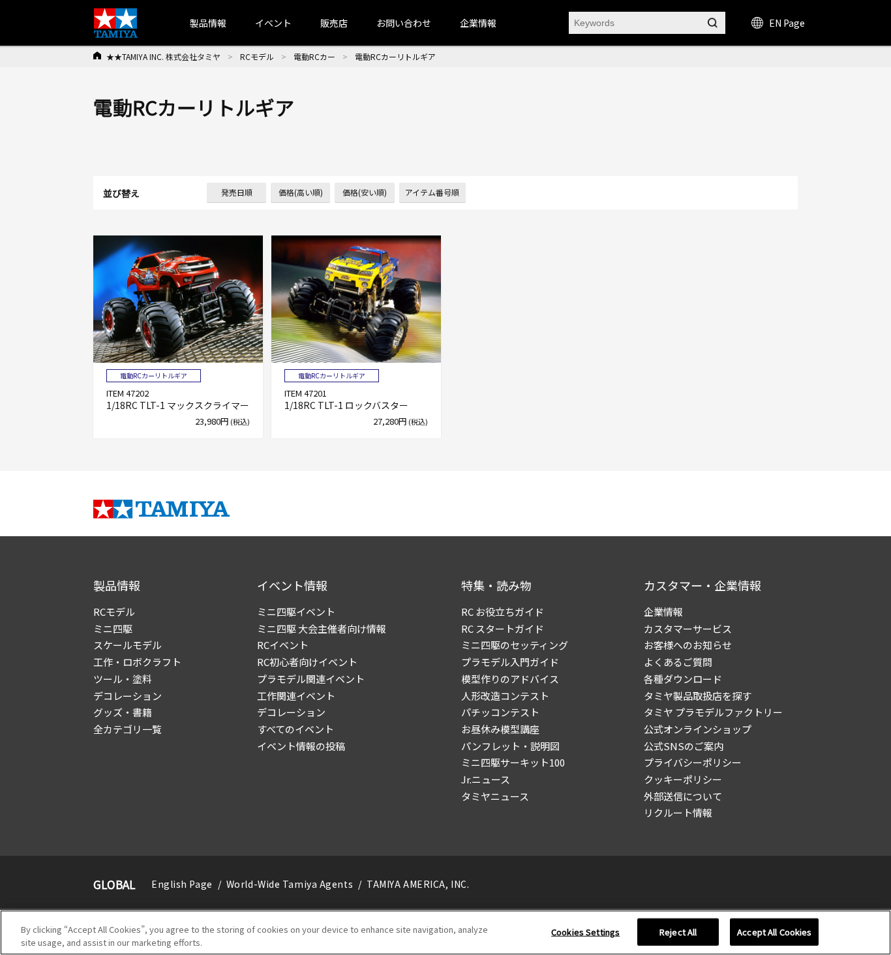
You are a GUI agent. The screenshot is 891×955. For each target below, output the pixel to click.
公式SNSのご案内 (683, 746)
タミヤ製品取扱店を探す (697, 696)
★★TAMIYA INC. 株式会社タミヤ (163, 56)
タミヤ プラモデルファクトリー (713, 712)
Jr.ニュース (485, 779)
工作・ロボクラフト (137, 662)
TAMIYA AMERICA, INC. (418, 883)
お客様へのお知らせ (688, 645)
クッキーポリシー (683, 779)
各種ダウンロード (683, 679)
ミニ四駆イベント (296, 611)
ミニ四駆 (112, 628)
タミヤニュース (495, 796)
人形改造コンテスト (505, 696)
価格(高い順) (301, 192)
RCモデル (257, 56)
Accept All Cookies (774, 932)
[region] (445, 932)
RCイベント (283, 645)
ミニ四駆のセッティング (514, 645)
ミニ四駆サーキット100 (513, 762)
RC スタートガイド (502, 628)
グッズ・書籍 (122, 712)
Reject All (678, 932)
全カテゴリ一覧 (127, 729)
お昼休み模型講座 (500, 729)
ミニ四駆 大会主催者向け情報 (321, 628)
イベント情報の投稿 (301, 746)
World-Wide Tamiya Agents (289, 883)
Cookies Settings (585, 932)
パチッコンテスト (500, 712)
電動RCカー (314, 56)
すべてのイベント (295, 729)
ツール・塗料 (122, 679)
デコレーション (127, 696)
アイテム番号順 (432, 192)
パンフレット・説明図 (510, 746)
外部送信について (683, 796)
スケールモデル (127, 645)
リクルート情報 (678, 812)
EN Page (787, 22)
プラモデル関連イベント (311, 679)
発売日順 (236, 192)
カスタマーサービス (688, 628)
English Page (182, 883)
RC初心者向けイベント (307, 662)
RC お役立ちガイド (502, 611)
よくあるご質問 (678, 662)
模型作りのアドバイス (510, 679)
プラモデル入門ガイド (510, 662)
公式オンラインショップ (697, 729)
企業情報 (663, 611)
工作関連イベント (296, 696)
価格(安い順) (364, 192)
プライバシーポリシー (693, 762)
